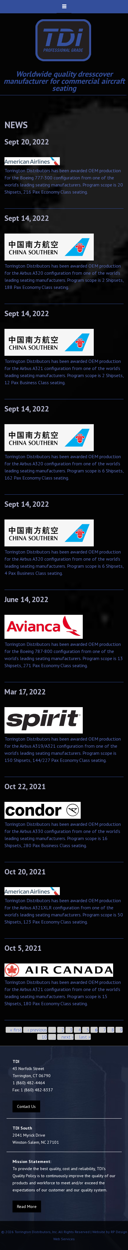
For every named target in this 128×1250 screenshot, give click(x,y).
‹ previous (37, 1030)
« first (16, 1030)
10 (44, 1037)
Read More (27, 1206)
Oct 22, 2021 (25, 786)
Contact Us (26, 1106)
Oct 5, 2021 (22, 948)
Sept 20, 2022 (26, 142)
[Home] (63, 40)
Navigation (64, 6)
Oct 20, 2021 (25, 871)
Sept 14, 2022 (26, 218)
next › (68, 1037)
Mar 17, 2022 (25, 691)
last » (85, 1037)
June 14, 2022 (26, 599)
